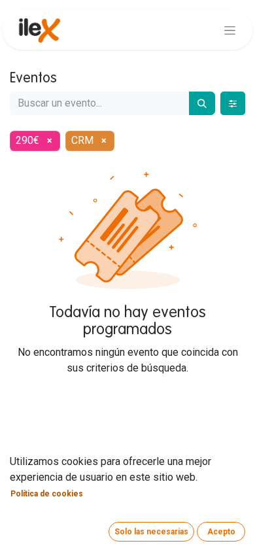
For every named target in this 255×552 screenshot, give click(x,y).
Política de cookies (46, 493)
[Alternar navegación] (230, 30)
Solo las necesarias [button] (151, 531)
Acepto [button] (221, 531)
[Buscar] (202, 103)
